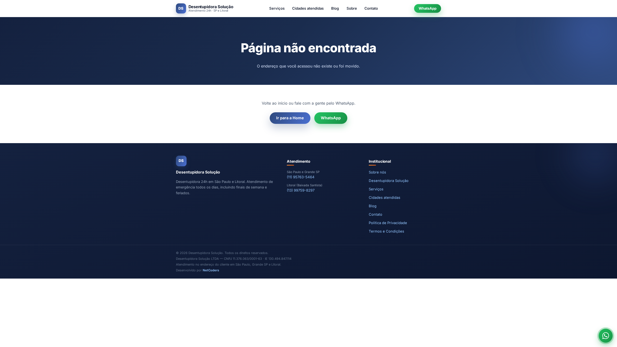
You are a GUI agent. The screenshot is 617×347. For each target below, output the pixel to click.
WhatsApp (427, 8)
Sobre (352, 8)
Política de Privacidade (388, 223)
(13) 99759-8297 (301, 190)
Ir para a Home (290, 117)
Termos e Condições (386, 231)
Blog (335, 8)
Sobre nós (377, 172)
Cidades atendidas (308, 8)
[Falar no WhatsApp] (606, 336)
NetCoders (211, 270)
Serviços (277, 8)
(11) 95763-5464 (301, 177)
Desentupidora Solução (389, 181)
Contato (371, 8)
